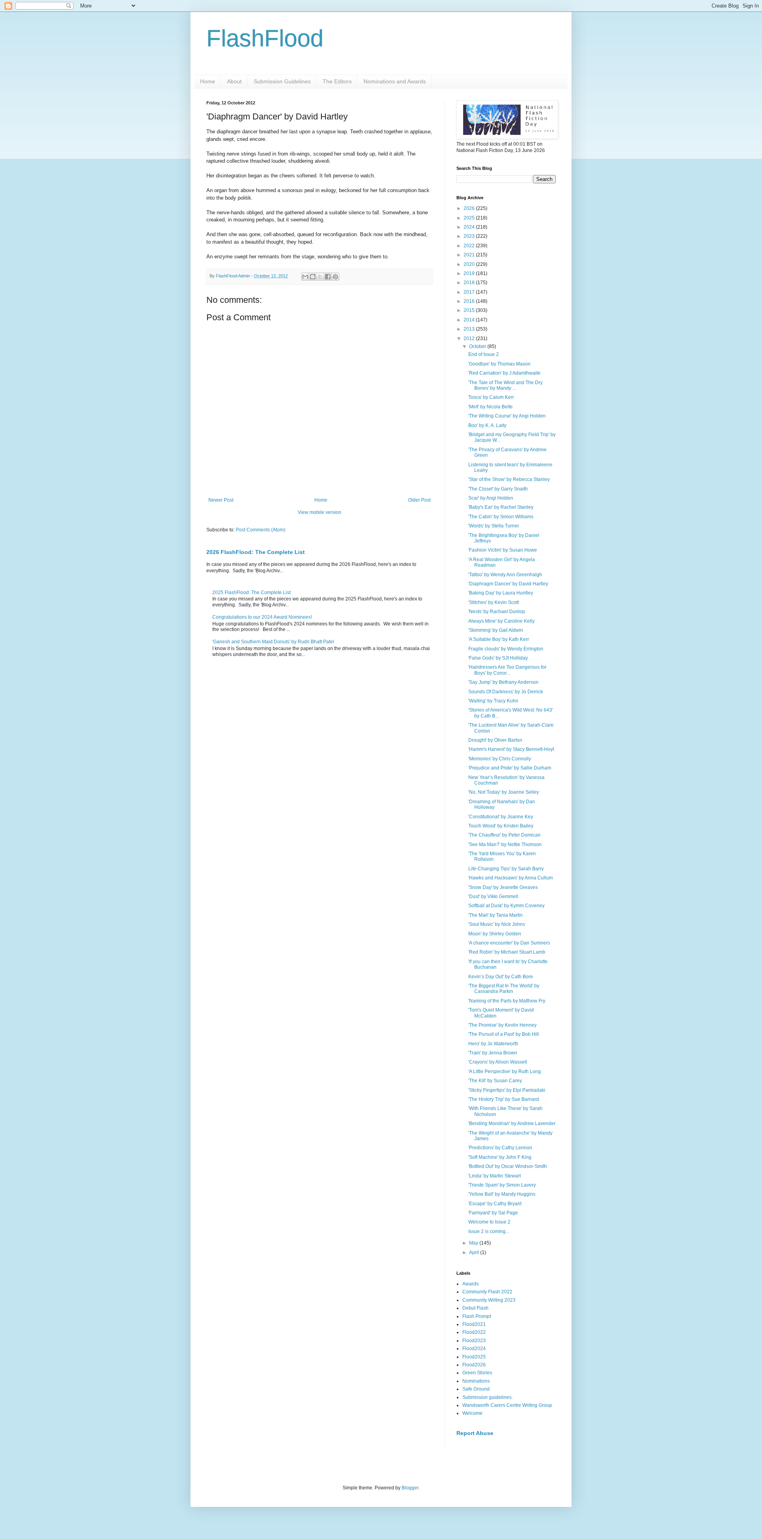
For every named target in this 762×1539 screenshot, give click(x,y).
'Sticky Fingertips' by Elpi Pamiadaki (506, 1090)
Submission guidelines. (487, 1397)
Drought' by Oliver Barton (495, 740)
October (478, 346)
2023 (470, 236)
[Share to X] (320, 277)
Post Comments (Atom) (260, 530)
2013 (470, 329)
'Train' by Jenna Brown (492, 1053)
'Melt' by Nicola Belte (490, 407)
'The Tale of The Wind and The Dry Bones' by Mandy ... (505, 385)
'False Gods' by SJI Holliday (498, 658)
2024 (470, 227)
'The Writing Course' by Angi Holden (507, 416)
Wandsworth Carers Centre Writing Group (507, 1405)
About (234, 81)
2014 (470, 320)
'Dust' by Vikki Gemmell (493, 896)
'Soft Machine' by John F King (499, 1157)
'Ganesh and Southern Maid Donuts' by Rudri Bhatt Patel (273, 641)
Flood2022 (474, 1332)
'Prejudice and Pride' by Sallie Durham (509, 768)
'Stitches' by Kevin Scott (493, 602)
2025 (470, 218)
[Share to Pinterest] (335, 277)
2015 (470, 310)
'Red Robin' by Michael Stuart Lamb (506, 952)
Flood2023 (474, 1340)
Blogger (410, 1488)
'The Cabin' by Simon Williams (500, 516)
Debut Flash (475, 1308)
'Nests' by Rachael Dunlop (496, 611)
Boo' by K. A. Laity (487, 425)
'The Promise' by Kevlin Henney (502, 1025)
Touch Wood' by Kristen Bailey (500, 826)
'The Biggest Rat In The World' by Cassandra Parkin (503, 988)
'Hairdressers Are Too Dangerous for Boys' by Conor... (507, 669)
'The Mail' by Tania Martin (495, 915)
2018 (470, 282)
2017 (470, 292)
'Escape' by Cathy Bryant (494, 1203)
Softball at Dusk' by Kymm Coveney (506, 905)
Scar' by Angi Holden (490, 498)
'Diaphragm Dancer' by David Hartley (508, 584)
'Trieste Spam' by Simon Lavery (502, 1185)
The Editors (337, 81)
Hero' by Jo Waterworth (493, 1044)
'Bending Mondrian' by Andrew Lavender (512, 1123)
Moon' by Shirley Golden (494, 934)
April (474, 1252)
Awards (470, 1284)
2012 (470, 338)
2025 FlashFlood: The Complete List (251, 592)
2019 (470, 273)
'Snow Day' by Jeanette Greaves (503, 887)
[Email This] (305, 277)
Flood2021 (474, 1324)
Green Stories (477, 1372)
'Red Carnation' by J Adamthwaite (504, 373)
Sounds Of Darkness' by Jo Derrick (505, 691)
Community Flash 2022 (487, 1292)
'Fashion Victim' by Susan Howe (502, 550)
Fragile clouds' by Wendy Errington (505, 649)
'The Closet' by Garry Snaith (498, 489)
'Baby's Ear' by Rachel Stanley (500, 507)
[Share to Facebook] (328, 277)
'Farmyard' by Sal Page (493, 1213)
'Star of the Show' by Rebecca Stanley (509, 479)
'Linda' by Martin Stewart (494, 1176)
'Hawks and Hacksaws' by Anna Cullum (510, 878)
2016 (470, 301)
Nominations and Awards (395, 81)
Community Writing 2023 (489, 1300)
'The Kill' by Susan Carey (495, 1080)
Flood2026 (474, 1365)
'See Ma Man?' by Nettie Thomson (505, 844)
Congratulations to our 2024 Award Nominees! (262, 617)
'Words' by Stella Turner (493, 526)
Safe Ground (476, 1389)
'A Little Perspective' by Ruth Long (504, 1071)
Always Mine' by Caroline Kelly (501, 621)
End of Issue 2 (483, 354)
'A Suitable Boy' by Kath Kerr (498, 639)
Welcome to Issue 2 (489, 1222)
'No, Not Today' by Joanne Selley (503, 792)
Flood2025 (474, 1357)
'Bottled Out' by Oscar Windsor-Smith (507, 1166)
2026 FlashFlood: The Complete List (255, 552)
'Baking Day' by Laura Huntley (500, 593)
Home (207, 81)
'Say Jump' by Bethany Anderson (503, 682)
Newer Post (220, 500)
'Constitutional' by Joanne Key (500, 817)
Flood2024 (474, 1348)
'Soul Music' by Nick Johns (496, 924)
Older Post (419, 500)
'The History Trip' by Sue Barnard (503, 1099)
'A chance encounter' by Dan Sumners (509, 943)
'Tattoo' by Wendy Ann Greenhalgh (505, 574)
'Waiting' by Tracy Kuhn (493, 701)
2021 (470, 255)
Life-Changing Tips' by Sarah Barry (506, 868)
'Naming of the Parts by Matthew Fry (506, 1001)
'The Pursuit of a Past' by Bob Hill (503, 1034)
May (474, 1243)
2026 (470, 208)
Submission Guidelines (282, 81)
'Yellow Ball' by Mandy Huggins (501, 1194)
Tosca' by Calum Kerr (491, 397)
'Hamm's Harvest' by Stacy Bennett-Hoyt (511, 749)
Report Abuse (474, 1433)
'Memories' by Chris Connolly (499, 759)
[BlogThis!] (313, 277)
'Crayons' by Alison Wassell (497, 1062)
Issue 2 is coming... (488, 1231)
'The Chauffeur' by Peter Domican (504, 835)
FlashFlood (264, 38)
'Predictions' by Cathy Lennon (500, 1147)
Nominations (476, 1381)
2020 (470, 264)
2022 (470, 245)
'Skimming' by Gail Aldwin (495, 630)
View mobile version (319, 512)
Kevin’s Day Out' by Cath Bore (500, 976)
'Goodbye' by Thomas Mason (499, 364)
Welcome (472, 1413)
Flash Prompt (476, 1316)
